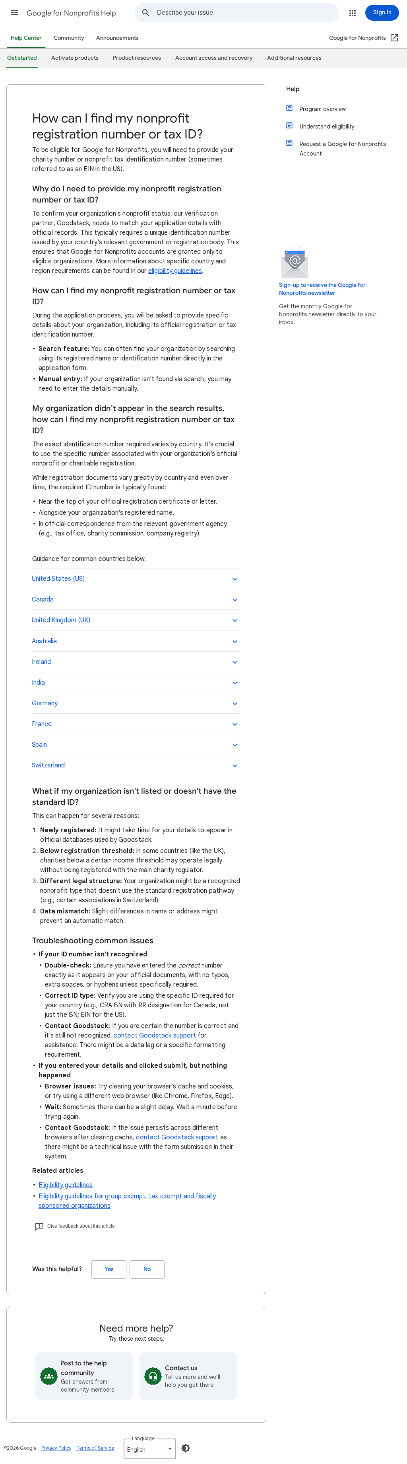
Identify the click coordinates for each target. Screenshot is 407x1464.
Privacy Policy (56, 1448)
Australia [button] (44, 641)
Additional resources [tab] (294, 58)
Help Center (26, 38)
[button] (14, 12)
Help (293, 89)
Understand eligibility (327, 126)
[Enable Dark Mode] (185, 1448)
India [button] (38, 683)
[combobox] (247, 13)
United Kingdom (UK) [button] (61, 620)
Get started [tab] (22, 58)
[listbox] (150, 1449)
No (147, 1269)
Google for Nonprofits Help (71, 13)
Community (69, 38)
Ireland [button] (41, 662)
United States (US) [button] (58, 579)
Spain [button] (39, 745)
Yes (109, 1269)
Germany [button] (45, 703)
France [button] (42, 724)
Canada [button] (43, 600)
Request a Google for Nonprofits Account (343, 148)
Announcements (117, 38)
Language (143, 1438)
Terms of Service (95, 1448)
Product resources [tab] (137, 58)
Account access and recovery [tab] (214, 58)
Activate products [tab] (75, 58)
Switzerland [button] (48, 765)
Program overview (323, 109)
